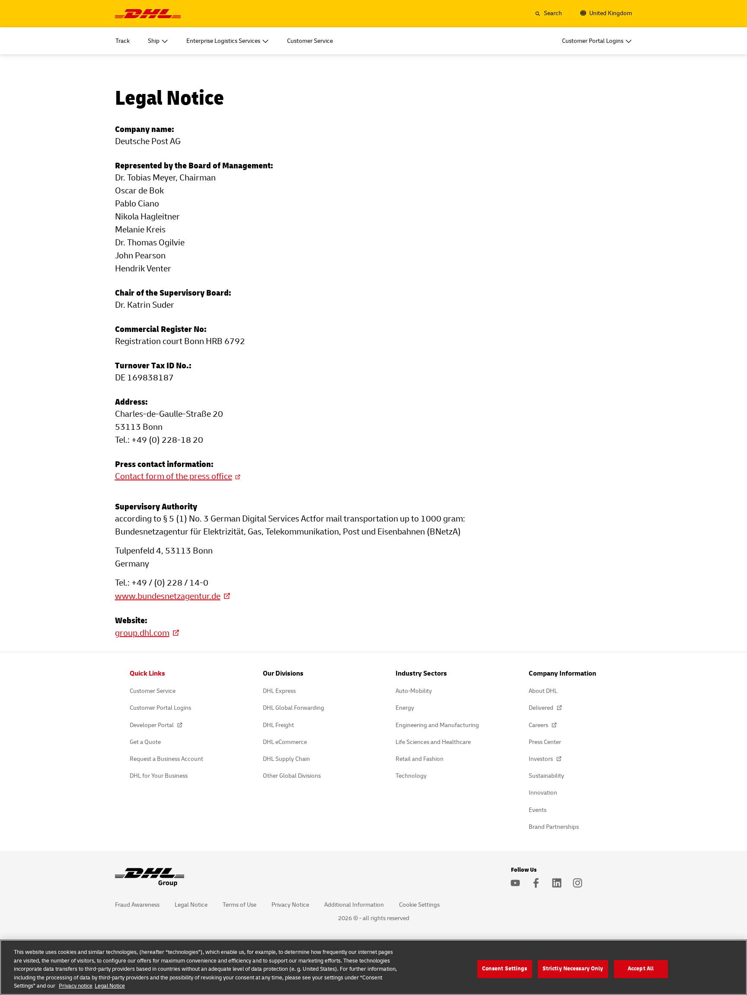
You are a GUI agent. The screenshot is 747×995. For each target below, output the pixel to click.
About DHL (543, 691)
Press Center (545, 742)
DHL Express (279, 691)
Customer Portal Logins (160, 708)
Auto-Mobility (414, 691)
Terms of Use (239, 904)
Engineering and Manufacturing (437, 725)
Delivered (542, 708)
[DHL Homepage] (148, 13)
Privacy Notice (290, 904)
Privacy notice (76, 985)
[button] (548, 13)
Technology (411, 775)
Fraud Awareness (137, 904)
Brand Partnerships (554, 827)
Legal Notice (191, 904)
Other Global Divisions (292, 775)
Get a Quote (145, 742)
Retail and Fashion (420, 759)
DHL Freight (278, 725)
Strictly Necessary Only (573, 968)
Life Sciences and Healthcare (433, 742)
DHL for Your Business (159, 775)
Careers (539, 725)
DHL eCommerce (285, 742)
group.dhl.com (142, 633)
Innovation (543, 792)
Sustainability (546, 775)
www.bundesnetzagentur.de (167, 596)
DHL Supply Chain (286, 759)
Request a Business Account (166, 759)
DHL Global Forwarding (293, 708)
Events (537, 810)
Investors (541, 759)
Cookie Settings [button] (419, 904)
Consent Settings (504, 968)
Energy (405, 708)
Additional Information (354, 904)
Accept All (641, 968)
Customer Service (153, 691)
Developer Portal (152, 725)
